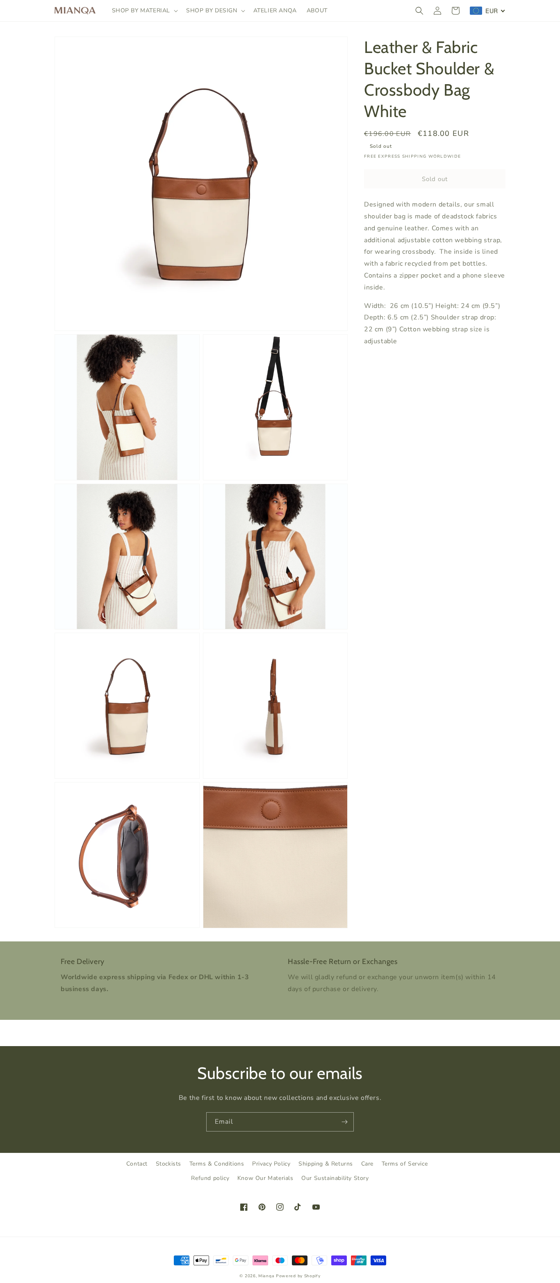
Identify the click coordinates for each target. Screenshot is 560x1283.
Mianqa (266, 1276)
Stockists (168, 1164)
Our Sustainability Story (335, 1178)
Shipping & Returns (325, 1164)
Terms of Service (405, 1164)
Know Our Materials (265, 1178)
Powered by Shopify (298, 1276)
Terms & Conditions (216, 1164)
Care (367, 1164)
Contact (137, 1164)
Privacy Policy (271, 1164)
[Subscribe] (344, 1122)
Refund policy (210, 1178)
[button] (144, 10)
